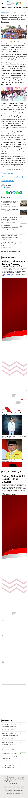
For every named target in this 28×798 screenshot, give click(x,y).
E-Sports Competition (7, 174)
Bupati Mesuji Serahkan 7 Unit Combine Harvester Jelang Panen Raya (10, 735)
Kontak (11, 783)
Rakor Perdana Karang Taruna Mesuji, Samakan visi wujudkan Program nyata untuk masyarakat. (10, 726)
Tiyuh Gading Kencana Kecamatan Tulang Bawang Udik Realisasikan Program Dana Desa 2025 (10, 765)
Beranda (4, 7)
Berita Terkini (17, 7)
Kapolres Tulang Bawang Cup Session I (12, 177)
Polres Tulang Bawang (7, 180)
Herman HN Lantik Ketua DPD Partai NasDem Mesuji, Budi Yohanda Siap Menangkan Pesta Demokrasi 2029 (9, 756)
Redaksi (8, 185)
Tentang (21, 781)
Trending (10, 7)
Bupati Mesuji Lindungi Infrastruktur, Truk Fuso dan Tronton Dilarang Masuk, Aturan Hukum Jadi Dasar (9, 745)
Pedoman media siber (14, 781)
